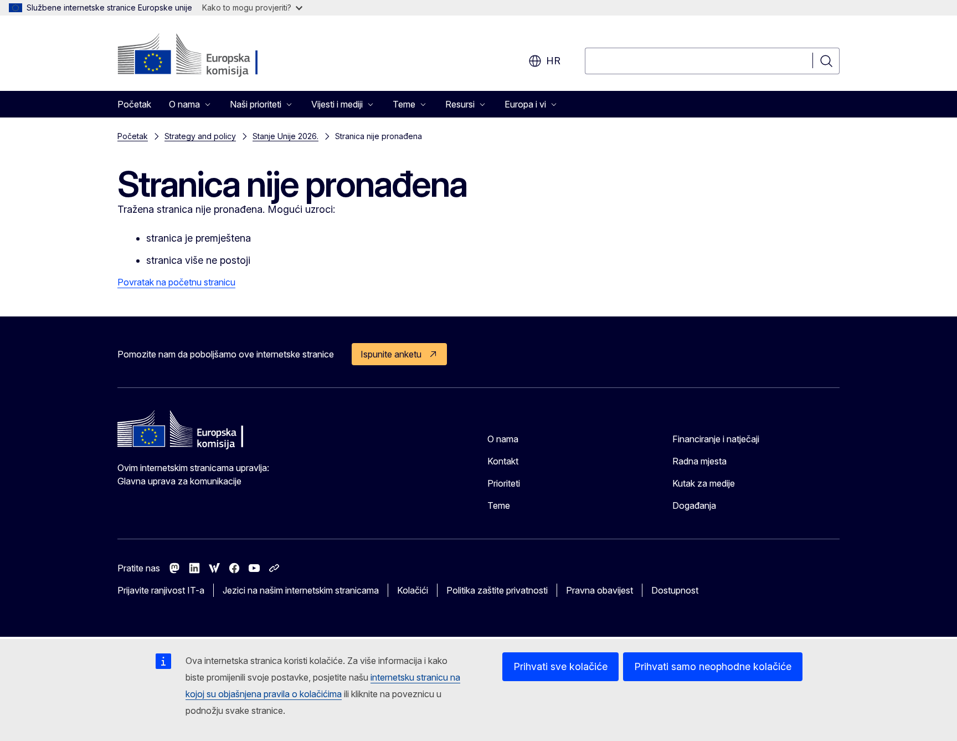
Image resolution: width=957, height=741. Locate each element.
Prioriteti (503, 483)
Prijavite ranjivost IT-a (160, 590)
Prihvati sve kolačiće (560, 666)
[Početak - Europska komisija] (206, 55)
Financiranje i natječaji (715, 438)
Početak (134, 104)
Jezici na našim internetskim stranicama (301, 590)
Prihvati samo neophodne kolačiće (712, 666)
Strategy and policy (200, 136)
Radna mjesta (699, 461)
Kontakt (502, 461)
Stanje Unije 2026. (285, 136)
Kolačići (412, 590)
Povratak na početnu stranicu (176, 282)
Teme (498, 505)
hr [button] (553, 61)
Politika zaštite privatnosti (497, 590)
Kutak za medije (703, 483)
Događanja (694, 505)
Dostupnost (674, 590)
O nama (502, 438)
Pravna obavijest (599, 590)
